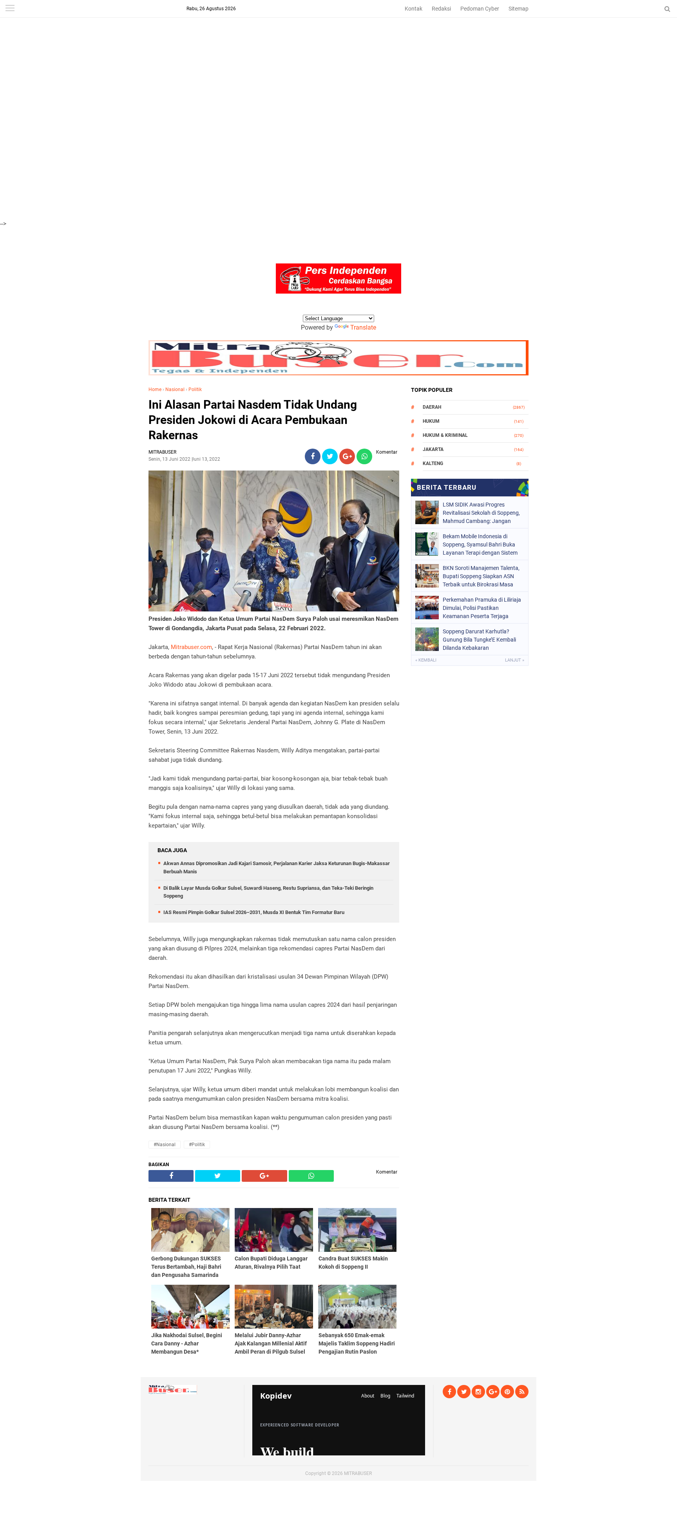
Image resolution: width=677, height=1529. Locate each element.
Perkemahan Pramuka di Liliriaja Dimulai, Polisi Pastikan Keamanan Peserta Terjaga (482, 608)
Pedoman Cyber (479, 8)
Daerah (432, 407)
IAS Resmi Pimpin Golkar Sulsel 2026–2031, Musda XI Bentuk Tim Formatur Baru (253, 912)
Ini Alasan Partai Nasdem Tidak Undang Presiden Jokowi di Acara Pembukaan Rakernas (252, 420)
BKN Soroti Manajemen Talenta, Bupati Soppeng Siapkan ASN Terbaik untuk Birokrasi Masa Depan (481, 576)
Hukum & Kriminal (445, 435)
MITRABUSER (358, 1473)
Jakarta (433, 449)
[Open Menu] (10, 9)
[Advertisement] (235, 55)
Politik (195, 389)
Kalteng (433, 463)
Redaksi (441, 8)
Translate (363, 327)
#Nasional (165, 1144)
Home (154, 389)
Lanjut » (514, 660)
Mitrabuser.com (191, 647)
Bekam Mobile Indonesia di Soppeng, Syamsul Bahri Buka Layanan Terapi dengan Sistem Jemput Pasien (480, 544)
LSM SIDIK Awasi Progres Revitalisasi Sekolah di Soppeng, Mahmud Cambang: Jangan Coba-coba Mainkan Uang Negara (481, 512)
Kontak (413, 8)
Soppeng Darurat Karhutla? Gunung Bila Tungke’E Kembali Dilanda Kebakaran (479, 639)
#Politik (197, 1144)
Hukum (431, 421)
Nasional (175, 389)
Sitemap (519, 8)
